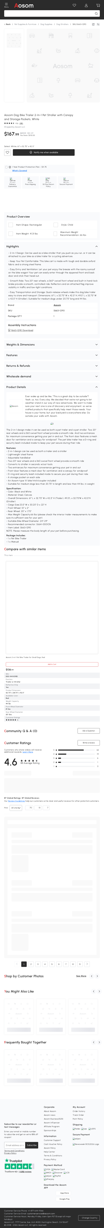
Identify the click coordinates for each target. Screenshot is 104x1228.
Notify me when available (45, 152)
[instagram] (12, 1117)
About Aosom (50, 1111)
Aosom (57, 305)
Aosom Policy (50, 1148)
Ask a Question (88, 731)
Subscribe (32, 1145)
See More (81, 976)
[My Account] (86, 5)
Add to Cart (52, 664)
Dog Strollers (62, 24)
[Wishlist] (74, 5)
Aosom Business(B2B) (53, 1119)
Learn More (28, 752)
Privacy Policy (10, 1153)
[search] (96, 13)
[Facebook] (6, 1117)
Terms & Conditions (53, 1155)
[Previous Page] (17, 964)
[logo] (24, 5)
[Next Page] (87, 964)
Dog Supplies (46, 24)
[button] (52, 246)
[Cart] (98, 5)
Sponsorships (50, 1130)
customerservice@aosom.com (41, 1213)
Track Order (78, 1115)
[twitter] (30, 1117)
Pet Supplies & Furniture (25, 24)
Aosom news (49, 1115)
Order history (79, 1111)
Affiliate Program (52, 1126)
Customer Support (52, 1140)
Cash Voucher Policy (53, 1144)
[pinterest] (24, 1117)
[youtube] (18, 1117)
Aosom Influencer (52, 1123)
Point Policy (78, 1119)
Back (8, 24)
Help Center (49, 1152)
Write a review (89, 743)
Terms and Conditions (14, 1151)
